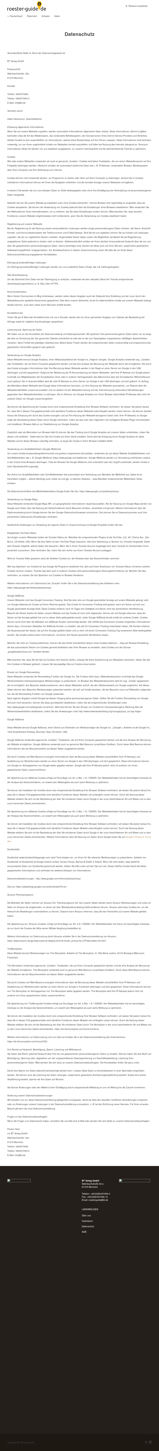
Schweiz (46, 16)
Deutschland (16, 16)
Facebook (146, 1442)
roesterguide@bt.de (98, 1199)
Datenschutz (88, 1226)
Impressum (87, 1220)
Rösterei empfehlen (138, 5)
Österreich (32, 16)
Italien (57, 16)
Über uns (86, 1215)
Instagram (150, 1442)
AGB (84, 1231)
